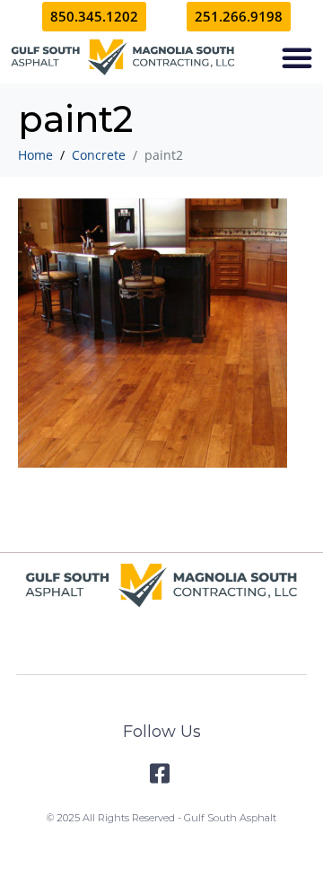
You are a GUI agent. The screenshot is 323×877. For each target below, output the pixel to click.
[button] (297, 57)
